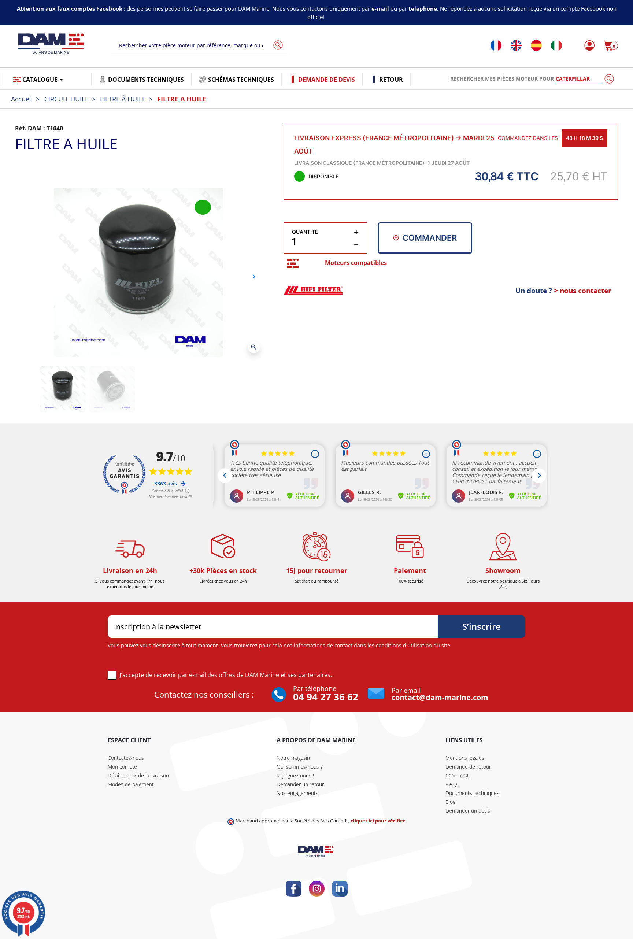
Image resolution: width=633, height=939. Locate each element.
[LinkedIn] (339, 888)
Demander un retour (300, 784)
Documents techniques (472, 793)
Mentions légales (464, 757)
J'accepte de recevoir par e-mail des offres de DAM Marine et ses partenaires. (225, 675)
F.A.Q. (451, 784)
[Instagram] (316, 888)
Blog (450, 801)
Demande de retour (468, 766)
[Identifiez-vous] (587, 45)
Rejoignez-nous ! (295, 775)
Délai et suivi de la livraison (138, 775)
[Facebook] (293, 888)
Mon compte (122, 766)
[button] (611, 45)
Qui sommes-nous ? (300, 766)
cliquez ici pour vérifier (378, 821)
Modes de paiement (131, 784)
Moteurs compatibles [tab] (356, 263)
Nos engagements (297, 793)
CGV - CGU (458, 775)
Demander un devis (467, 810)
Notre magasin (293, 757)
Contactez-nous (126, 757)
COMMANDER (430, 238)
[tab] (293, 263)
